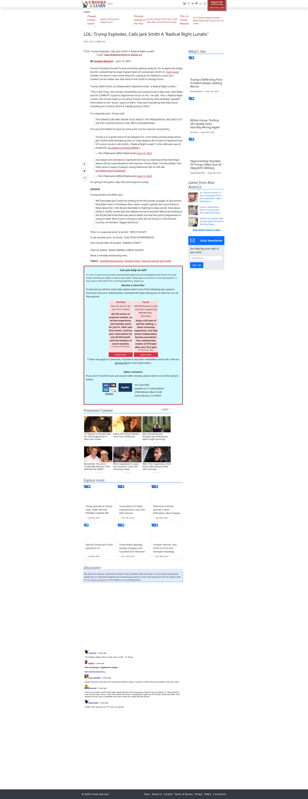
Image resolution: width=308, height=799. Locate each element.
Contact (168, 794)
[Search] (204, 4)
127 (153, 486)
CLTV (110, 3)
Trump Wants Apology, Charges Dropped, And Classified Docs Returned (132, 548)
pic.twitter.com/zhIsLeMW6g (124, 147)
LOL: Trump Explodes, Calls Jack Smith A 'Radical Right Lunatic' (146, 34)
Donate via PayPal (125, 387)
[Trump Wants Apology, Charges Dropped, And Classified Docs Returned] (133, 532)
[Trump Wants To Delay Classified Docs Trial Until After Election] (133, 493)
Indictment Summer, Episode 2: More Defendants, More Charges (166, 510)
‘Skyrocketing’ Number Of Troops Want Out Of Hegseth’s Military (205, 164)
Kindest (109, 393)
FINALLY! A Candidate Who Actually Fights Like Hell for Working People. (212, 221)
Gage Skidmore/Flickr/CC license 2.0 (123, 54)
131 (120, 486)
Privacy (198, 794)
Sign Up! (196, 265)
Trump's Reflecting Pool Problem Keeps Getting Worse (206, 83)
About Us (157, 794)
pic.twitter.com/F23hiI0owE (110, 170)
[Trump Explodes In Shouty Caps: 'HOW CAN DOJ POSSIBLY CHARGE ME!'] (99, 493)
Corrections (219, 794)
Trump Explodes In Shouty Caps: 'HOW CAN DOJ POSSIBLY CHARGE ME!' (99, 510)
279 (120, 525)
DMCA (207, 794)
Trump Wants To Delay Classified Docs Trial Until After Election (132, 510)
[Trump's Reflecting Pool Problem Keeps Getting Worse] (206, 66)
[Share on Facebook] (84, 164)
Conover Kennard (103, 61)
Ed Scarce (194, 132)
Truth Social (172, 72)
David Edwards (196, 91)
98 (190, 139)
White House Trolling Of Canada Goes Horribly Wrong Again (205, 123)
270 (86, 486)
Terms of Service (98, 580)
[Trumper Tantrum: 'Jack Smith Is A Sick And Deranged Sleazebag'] (167, 532)
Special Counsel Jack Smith (156, 260)
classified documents (111, 260)
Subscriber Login (217, 7)
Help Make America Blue (206, 230)
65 (190, 98)
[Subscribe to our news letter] (200, 4)
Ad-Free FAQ (121, 363)
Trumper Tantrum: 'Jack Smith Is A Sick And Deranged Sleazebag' (165, 548)
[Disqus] (133, 679)
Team (147, 794)
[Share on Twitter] (84, 171)
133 (153, 525)
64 (190, 58)
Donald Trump (132, 260)
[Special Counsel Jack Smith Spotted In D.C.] (99, 532)
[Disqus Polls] (133, 615)
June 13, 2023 (144, 153)
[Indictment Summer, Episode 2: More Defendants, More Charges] (167, 493)
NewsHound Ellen (197, 173)
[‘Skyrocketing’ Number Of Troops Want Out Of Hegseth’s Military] (206, 147)
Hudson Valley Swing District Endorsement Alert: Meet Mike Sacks (210, 210)
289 (84, 177)
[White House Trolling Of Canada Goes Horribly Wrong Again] (206, 107)
